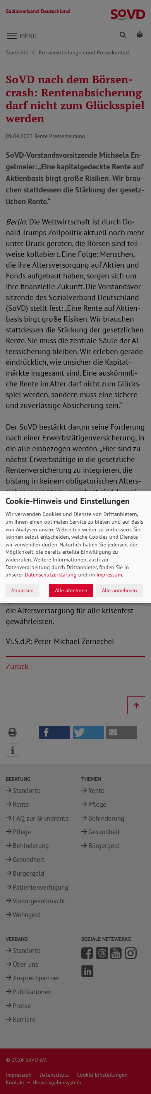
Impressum (109, 574)
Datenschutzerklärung (51, 574)
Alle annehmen (119, 590)
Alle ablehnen (71, 590)
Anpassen (22, 590)
